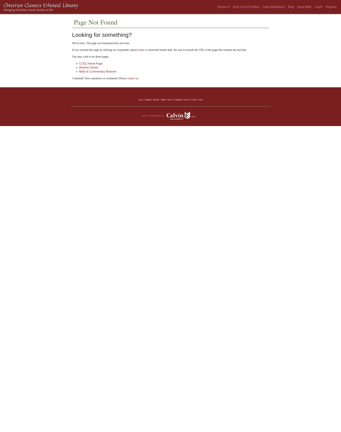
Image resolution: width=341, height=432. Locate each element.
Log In (319, 6)
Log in (141, 100)
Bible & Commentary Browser (98, 71)
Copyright (178, 100)
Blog (291, 6)
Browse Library (88, 67)
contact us (132, 78)
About (169, 100)
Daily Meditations (274, 6)
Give (201, 100)
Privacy (186, 100)
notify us (143, 49)
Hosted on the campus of (152, 115)
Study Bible (304, 6)
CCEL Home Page (91, 63)
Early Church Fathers (246, 6)
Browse (223, 6)
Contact (194, 100)
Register (331, 6)
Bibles (163, 100)
